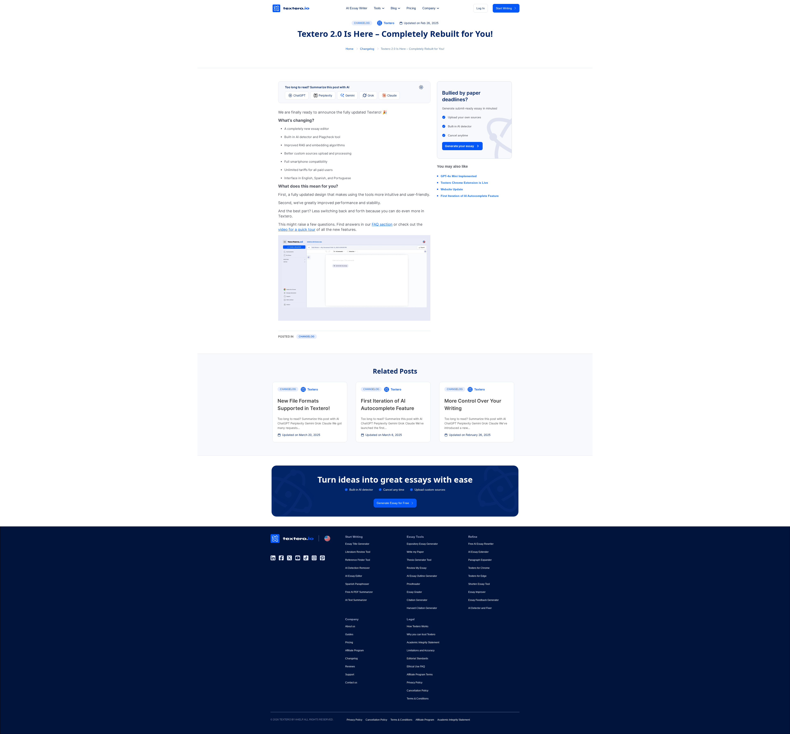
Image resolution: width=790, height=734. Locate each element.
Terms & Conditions (418, 698)
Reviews (350, 666)
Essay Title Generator (357, 543)
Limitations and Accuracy (420, 650)
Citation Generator (417, 600)
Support (349, 674)
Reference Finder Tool (357, 560)
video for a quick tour (296, 229)
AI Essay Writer (356, 8)
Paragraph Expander (480, 560)
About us (350, 626)
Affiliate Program (354, 650)
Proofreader (413, 584)
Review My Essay (416, 568)
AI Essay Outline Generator (422, 576)
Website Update (452, 189)
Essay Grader (414, 592)
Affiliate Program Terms (420, 674)
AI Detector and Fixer (480, 608)
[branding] (291, 8)
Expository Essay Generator (422, 543)
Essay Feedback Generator (483, 600)
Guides (349, 634)
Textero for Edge (477, 576)
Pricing (411, 8)
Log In (480, 8)
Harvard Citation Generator (422, 608)
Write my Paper (415, 551)
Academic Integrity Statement (423, 642)
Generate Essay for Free (393, 503)
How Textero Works (417, 626)
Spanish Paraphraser (357, 584)
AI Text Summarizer (356, 600)
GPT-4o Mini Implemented (459, 176)
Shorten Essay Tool (479, 584)
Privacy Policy (414, 682)
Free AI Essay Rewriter (481, 543)
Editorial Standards (417, 658)
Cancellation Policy (417, 690)
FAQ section (382, 224)
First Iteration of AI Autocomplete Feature (470, 195)
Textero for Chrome (479, 568)
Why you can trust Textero (421, 634)
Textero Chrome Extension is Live (464, 182)
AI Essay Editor (353, 576)
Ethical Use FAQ (416, 666)
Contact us (351, 682)
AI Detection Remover (357, 568)
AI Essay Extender (478, 551)
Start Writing (504, 8)
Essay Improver (477, 592)
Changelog (362, 22)
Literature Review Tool (357, 551)
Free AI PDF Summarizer (359, 592)
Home (349, 48)
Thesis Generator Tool (419, 560)
